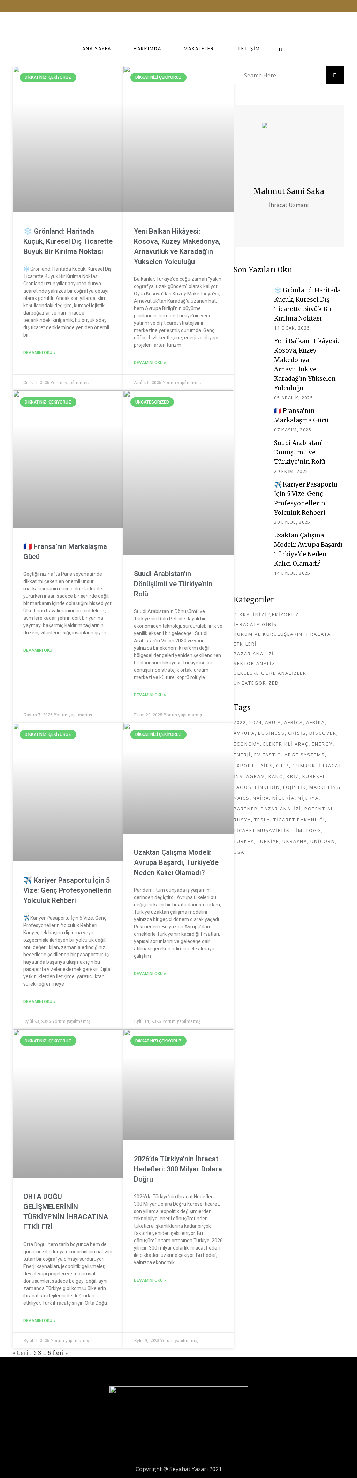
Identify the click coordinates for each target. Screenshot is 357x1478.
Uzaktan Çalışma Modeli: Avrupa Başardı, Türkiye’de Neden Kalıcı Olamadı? (176, 862)
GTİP (282, 765)
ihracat (330, 765)
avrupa (244, 733)
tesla (262, 819)
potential (319, 809)
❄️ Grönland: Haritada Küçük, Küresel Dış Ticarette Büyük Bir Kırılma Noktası (68, 241)
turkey (244, 841)
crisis (297, 733)
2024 (255, 722)
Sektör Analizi (256, 663)
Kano (275, 776)
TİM (298, 830)
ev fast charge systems (289, 755)
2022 (240, 722)
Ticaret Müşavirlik (262, 830)
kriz (293, 776)
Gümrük (304, 765)
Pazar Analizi (254, 653)
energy (322, 744)
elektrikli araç (286, 744)
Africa (293, 722)
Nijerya (308, 798)
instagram (249, 776)
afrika (315, 722)
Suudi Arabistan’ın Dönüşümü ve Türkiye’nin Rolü (173, 584)
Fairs (265, 765)
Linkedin (267, 787)
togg (313, 830)
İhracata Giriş (255, 624)
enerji (242, 755)
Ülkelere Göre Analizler (270, 673)
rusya (242, 819)
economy (247, 744)
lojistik (294, 787)
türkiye (268, 841)
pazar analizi (281, 809)
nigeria (283, 798)
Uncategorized (256, 683)
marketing (325, 787)
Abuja (273, 722)
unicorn (322, 841)
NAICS (242, 798)
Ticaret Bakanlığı (299, 819)
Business (271, 733)
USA (239, 852)
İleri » (60, 1352)
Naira (261, 798)
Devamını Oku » (39, 352)
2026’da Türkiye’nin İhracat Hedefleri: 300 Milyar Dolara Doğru (178, 1169)
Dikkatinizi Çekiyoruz (266, 614)
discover (322, 733)
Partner (246, 809)
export (244, 765)
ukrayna (294, 841)
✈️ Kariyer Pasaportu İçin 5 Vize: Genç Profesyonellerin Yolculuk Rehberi (67, 890)
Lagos (243, 787)
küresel (314, 776)
